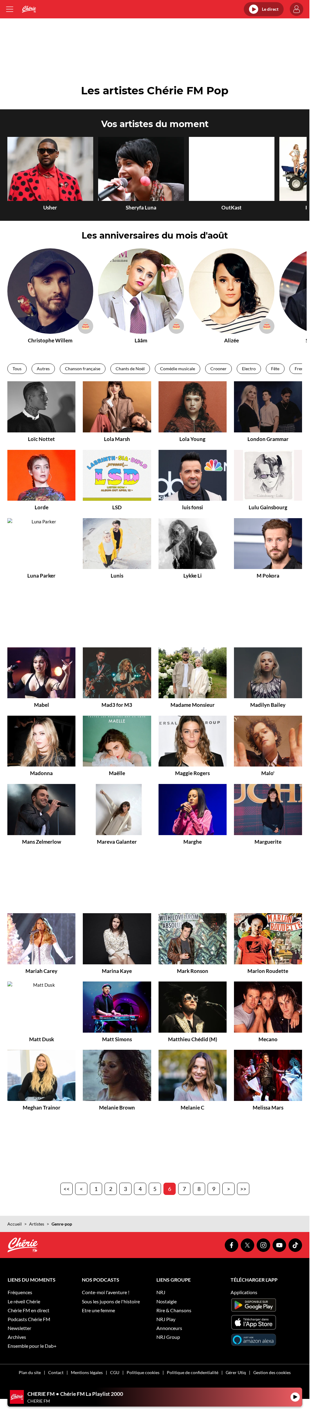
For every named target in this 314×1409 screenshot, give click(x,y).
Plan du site (30, 1372)
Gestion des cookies (272, 1372)
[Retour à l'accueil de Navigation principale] (29, 9)
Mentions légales (87, 1372)
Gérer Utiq (236, 1372)
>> (243, 1188)
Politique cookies (143, 1372)
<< (66, 1188)
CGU (114, 1372)
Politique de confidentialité (192, 1372)
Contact (55, 1372)
